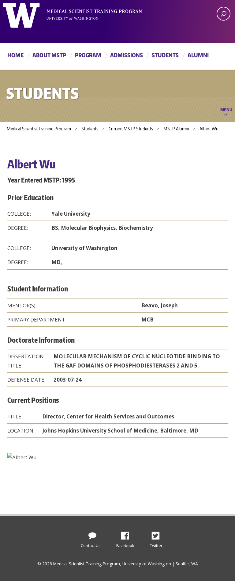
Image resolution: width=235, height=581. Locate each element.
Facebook (127, 534)
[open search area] (223, 14)
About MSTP (49, 55)
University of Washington (28, 14)
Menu (226, 109)
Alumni (198, 55)
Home (15, 55)
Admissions (126, 55)
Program (88, 55)
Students (165, 55)
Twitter (157, 534)
